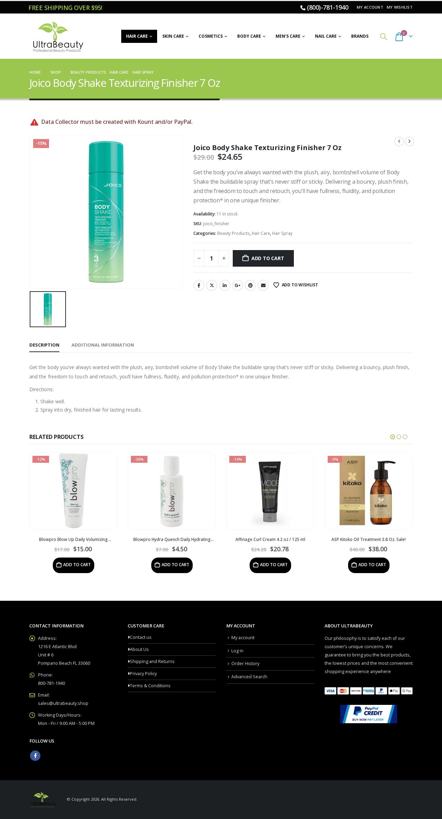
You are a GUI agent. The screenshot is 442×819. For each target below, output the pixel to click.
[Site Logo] (57, 36)
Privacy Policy (143, 674)
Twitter (211, 285)
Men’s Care (288, 36)
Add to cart (267, 258)
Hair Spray (282, 233)
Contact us (141, 637)
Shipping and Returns (152, 661)
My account (370, 7)
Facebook (198, 285)
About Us (139, 649)
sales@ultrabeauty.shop (63, 703)
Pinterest (250, 285)
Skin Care (173, 36)
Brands (359, 36)
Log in (237, 651)
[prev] (399, 141)
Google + (237, 285)
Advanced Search (249, 677)
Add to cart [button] (79, 565)
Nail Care (326, 36)
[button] (383, 36)
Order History (245, 663)
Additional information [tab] (102, 345)
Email (263, 285)
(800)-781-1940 (327, 7)
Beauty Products (233, 233)
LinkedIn (224, 285)
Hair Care (137, 36)
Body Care (249, 36)
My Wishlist (400, 7)
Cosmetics (211, 36)
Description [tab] (44, 345)
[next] (409, 141)
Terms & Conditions (150, 686)
